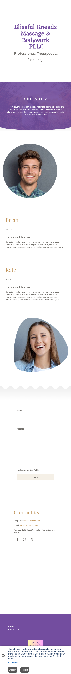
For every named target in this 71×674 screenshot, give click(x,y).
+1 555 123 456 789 (32, 520)
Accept (12, 670)
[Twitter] (31, 539)
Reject (25, 670)
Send (35, 477)
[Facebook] (17, 539)
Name (20, 410)
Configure (13, 662)
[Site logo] (35, 65)
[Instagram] (24, 539)
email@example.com (29, 525)
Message (20, 428)
